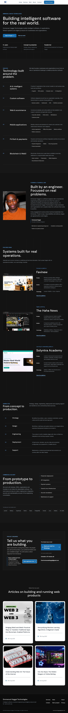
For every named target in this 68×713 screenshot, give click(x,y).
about (34, 2)
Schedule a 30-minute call (47, 556)
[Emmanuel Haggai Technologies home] (5, 2)
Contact (48, 702)
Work (53, 699)
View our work (21, 35)
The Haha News (47, 311)
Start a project (49, 2)
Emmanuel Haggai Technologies (15, 699)
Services (48, 699)
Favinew (41, 272)
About (62, 699)
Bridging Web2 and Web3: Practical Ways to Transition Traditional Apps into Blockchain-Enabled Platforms (18, 630)
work (30, 2)
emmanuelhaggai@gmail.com (59, 710)
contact (39, 2)
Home (20, 2)
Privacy (63, 702)
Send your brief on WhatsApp (49, 547)
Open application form (29, 561)
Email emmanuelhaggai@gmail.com (50, 560)
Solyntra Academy (49, 350)
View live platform (41, 295)
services (25, 2)
